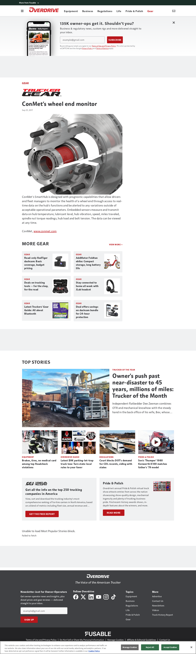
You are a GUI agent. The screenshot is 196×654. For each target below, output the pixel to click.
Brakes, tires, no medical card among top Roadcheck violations (39, 464)
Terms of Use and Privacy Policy (104, 46)
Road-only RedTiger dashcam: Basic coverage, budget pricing (36, 263)
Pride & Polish (146, 457)
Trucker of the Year (123, 369)
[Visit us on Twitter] (83, 596)
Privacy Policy (87, 48)
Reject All (150, 647)
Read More (114, 512)
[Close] (191, 647)
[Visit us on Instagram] (106, 596)
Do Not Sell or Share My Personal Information (82, 639)
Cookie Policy (94, 651)
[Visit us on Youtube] (98, 596)
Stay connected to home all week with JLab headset (87, 286)
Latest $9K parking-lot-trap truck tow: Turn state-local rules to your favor (77, 464)
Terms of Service (102, 48)
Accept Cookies (170, 647)
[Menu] (22, 11)
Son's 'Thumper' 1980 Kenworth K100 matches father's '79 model (152, 464)
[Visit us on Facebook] (75, 596)
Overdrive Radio (70, 457)
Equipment (28, 457)
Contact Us (164, 639)
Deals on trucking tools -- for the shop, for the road (36, 286)
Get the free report (42, 514)
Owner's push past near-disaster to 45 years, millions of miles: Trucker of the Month (143, 386)
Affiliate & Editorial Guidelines (141, 639)
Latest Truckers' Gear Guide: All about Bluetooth (36, 310)
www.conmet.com (45, 231)
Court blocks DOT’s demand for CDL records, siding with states (115, 464)
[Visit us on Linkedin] (91, 596)
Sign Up (29, 619)
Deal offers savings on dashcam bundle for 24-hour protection (87, 312)
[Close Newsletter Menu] (173, 22)
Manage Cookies (115, 639)
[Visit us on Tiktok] (113, 596)
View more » (116, 244)
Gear (25, 83)
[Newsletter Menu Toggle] (173, 11)
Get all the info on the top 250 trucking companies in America (53, 492)
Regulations (106, 457)
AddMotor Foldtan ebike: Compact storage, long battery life (88, 263)
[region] (98, 647)
